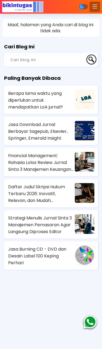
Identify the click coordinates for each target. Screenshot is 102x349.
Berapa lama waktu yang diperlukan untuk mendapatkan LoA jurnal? (35, 100)
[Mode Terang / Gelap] (83, 6)
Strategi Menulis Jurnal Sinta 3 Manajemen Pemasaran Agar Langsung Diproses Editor (40, 225)
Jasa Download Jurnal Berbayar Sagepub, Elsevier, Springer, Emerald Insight (37, 131)
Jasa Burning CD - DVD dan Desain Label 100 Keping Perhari (37, 256)
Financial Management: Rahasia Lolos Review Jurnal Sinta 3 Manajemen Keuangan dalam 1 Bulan (39, 162)
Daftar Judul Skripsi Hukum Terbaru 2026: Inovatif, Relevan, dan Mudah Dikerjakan (36, 194)
